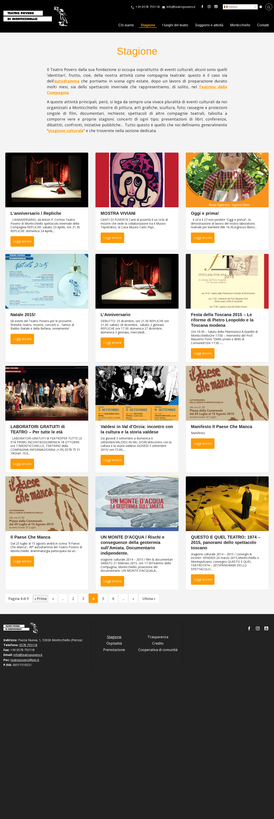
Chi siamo (126, 25)
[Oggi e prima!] (227, 180)
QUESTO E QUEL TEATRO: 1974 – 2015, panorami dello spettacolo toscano (225, 542)
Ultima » (148, 598)
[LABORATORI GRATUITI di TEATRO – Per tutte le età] (46, 393)
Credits (158, 643)
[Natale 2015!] (46, 281)
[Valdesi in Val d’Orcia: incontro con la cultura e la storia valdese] (136, 393)
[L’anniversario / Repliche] (46, 180)
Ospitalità (114, 643)
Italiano (232, 6)
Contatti (263, 25)
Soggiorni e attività (209, 25)
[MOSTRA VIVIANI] (136, 180)
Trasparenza (157, 637)
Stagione (148, 25)
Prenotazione (114, 649)
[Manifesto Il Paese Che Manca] (227, 393)
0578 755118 (28, 645)
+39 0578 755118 (148, 7)
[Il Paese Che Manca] (46, 503)
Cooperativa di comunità (157, 649)
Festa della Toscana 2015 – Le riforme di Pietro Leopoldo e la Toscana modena (222, 320)
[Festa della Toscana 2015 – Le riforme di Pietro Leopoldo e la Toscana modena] (227, 281)
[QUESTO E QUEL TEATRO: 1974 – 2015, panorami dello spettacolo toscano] (227, 503)
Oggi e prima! (205, 213)
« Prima (40, 598)
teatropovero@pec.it (25, 660)
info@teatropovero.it (181, 7)
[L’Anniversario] (136, 281)
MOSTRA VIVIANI (118, 213)
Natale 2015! (23, 314)
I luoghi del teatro (175, 25)
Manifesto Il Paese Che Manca (221, 426)
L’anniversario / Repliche (35, 213)
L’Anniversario (115, 314)
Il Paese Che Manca (30, 537)
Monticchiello (240, 25)
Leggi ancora (22, 241)
